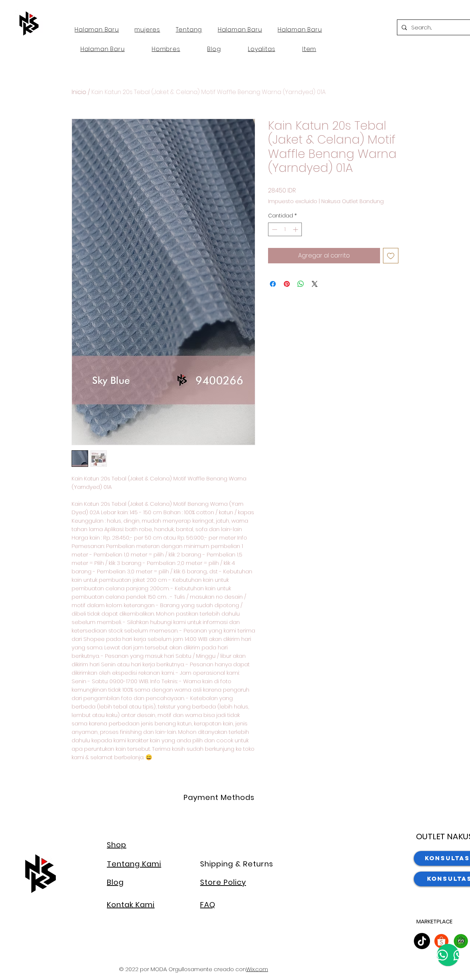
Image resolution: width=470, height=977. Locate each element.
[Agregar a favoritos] (390, 255)
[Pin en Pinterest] (286, 284)
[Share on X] (314, 284)
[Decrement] (273, 229)
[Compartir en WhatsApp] (300, 284)
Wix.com (257, 969)
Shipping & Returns (236, 864)
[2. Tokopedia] (461, 941)
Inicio (79, 92)
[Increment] (296, 229)
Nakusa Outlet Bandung (352, 201)
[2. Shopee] (441, 941)
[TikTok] (422, 941)
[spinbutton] (285, 229)
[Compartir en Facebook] (272, 284)
